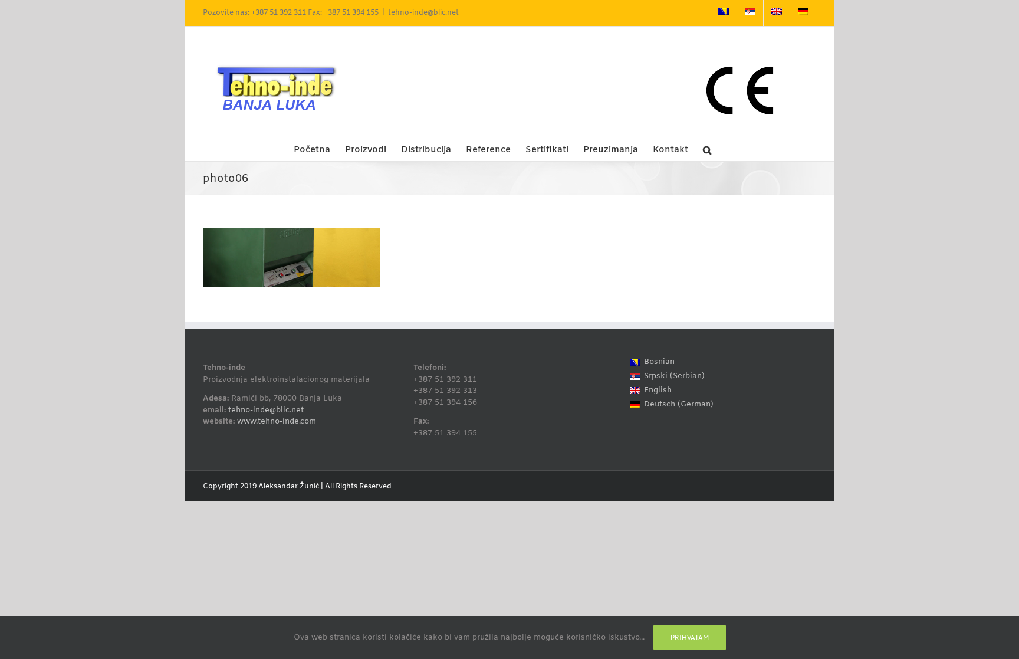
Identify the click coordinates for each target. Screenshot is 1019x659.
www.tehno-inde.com (276, 422)
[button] (707, 149)
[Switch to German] (803, 13)
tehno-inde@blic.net (423, 13)
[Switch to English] (777, 13)
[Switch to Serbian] (750, 13)
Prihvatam (689, 637)
